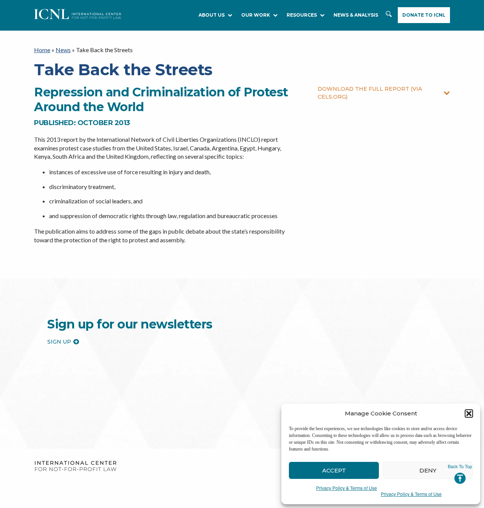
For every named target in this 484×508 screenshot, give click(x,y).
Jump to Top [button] (460, 474)
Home (42, 49)
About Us (212, 15)
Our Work (255, 15)
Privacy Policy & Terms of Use (346, 488)
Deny (427, 470)
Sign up (59, 341)
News (63, 49)
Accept (334, 470)
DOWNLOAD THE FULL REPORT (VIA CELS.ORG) (370, 92)
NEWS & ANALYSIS (356, 15)
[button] (469, 413)
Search (389, 18)
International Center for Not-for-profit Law (75, 466)
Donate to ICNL (423, 15)
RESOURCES (302, 15)
